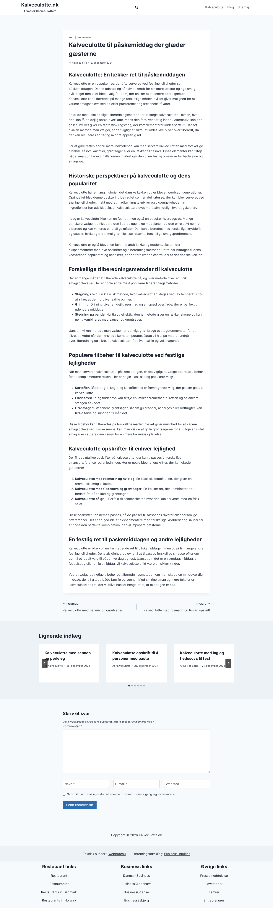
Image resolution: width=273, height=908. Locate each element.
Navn (69, 784)
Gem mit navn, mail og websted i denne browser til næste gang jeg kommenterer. (121, 794)
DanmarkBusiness (136, 875)
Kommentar (72, 726)
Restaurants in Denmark (59, 892)
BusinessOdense (136, 892)
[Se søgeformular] (136, 7)
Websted (172, 784)
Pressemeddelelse (214, 875)
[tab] (129, 686)
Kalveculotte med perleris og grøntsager (92, 607)
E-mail (121, 784)
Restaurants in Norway (59, 900)
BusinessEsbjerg (136, 900)
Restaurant (59, 875)
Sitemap (244, 7)
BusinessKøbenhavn (136, 884)
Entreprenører (214, 900)
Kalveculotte (214, 7)
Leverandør (213, 884)
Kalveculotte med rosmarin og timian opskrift (177, 607)
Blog (230, 7)
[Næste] (228, 663)
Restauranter (59, 884)
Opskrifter (84, 37)
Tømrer (214, 892)
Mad (71, 37)
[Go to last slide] (45, 663)
